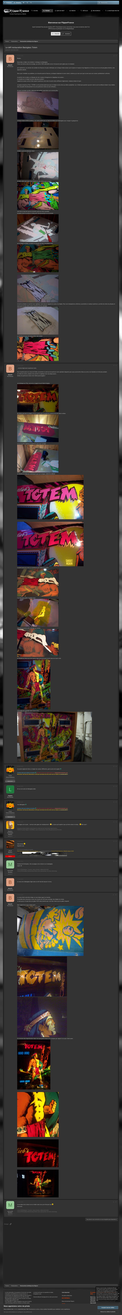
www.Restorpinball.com (45, 851)
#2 (116, 365)
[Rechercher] (31, 3)
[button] (27, 3)
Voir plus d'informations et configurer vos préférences (18, 1312)
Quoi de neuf (60, 10)
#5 (116, 802)
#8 (116, 861)
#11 (116, 1202)
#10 (116, 894)
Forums (47, 10)
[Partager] (114, 56)
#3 (116, 766)
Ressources (96, 10)
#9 (116, 879)
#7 (116, 841)
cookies (16, 1309)
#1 (116, 55)
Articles (85, 10)
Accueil (35, 10)
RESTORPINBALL (66, 1298)
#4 (116, 786)
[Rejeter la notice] (118, 1288)
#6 (116, 822)
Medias (73, 10)
